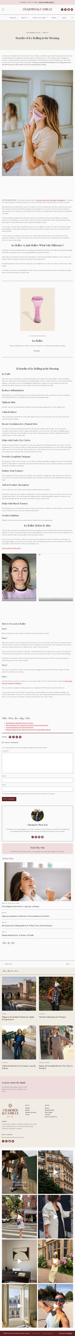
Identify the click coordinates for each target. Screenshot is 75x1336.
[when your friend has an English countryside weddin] (55, 1261)
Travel (53, 17)
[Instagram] (62, 9)
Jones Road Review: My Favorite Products (19, 727)
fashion (42, 1013)
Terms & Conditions (47, 1333)
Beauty (24, 17)
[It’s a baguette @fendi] (19, 1216)
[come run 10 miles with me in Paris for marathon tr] (55, 1306)
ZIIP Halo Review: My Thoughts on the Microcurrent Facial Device (27, 725)
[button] (10, 737)
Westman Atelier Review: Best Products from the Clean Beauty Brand (28, 730)
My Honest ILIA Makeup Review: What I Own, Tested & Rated (27, 925)
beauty (46, 32)
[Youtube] (42, 837)
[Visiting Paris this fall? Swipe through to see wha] (19, 1172)
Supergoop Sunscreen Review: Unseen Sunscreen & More (26, 916)
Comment (5, 751)
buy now (37, 350)
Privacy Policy (36, 1333)
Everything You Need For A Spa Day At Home (20, 906)
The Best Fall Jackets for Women (52, 1017)
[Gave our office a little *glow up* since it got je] (19, 1261)
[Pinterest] (72, 9)
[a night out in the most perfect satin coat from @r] (55, 1216)
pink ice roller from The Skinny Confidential (51, 200)
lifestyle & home (13, 903)
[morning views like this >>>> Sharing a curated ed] (19, 1306)
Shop (64, 17)
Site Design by (65, 1333)
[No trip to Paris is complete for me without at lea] (55, 1172)
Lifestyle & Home (39, 17)
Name (4, 776)
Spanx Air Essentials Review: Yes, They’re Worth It (56, 1067)
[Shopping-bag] (68, 9)
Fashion (13, 17)
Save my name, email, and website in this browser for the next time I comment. (29, 794)
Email (4, 785)
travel (4, 1013)
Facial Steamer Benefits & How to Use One (19, 723)
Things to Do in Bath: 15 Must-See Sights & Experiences (18, 1018)
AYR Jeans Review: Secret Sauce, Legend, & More (19, 1067)
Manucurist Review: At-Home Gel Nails (18, 935)
